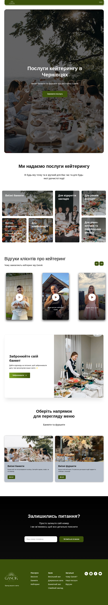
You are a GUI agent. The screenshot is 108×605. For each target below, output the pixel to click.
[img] (12, 3)
